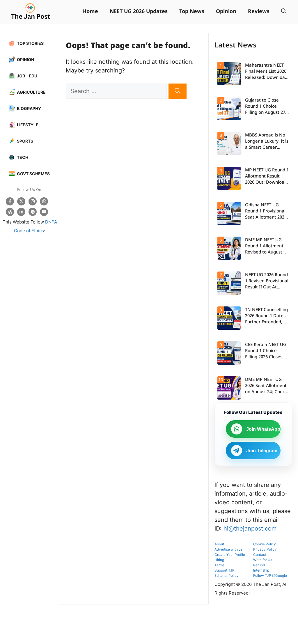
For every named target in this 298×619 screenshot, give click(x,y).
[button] (283, 12)
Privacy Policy (265, 549)
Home (90, 11)
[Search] (177, 91)
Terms (219, 565)
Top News (191, 11)
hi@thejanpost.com (250, 528)
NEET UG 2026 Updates (139, 11)
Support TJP (224, 570)
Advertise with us (228, 549)
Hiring (219, 560)
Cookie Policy (264, 544)
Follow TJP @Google (270, 575)
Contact (259, 554)
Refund (259, 565)
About (219, 544)
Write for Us (262, 560)
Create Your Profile (229, 554)
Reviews (258, 11)
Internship (261, 570)
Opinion (226, 11)
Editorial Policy (226, 575)
